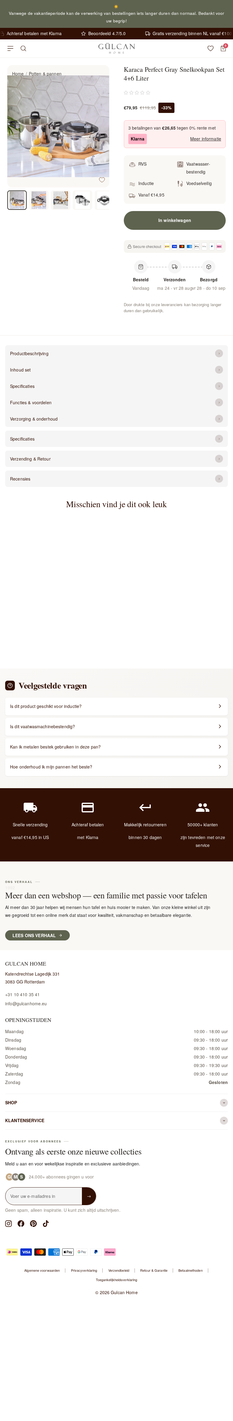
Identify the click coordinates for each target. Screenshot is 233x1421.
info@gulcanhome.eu (26, 1003)
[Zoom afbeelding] (99, 75)
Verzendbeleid (118, 1270)
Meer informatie (205, 139)
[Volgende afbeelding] (99, 126)
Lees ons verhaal (34, 935)
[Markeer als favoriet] (102, 180)
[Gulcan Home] (116, 48)
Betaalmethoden (190, 1270)
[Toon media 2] (39, 200)
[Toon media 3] (60, 200)
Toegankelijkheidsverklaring (116, 1279)
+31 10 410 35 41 (22, 994)
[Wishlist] (210, 48)
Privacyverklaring (84, 1270)
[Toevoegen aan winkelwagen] (82, 616)
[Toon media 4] (82, 200)
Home (18, 74)
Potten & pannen (45, 74)
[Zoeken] (23, 48)
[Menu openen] (10, 48)
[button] (137, 92)
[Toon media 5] (104, 200)
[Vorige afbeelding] (17, 126)
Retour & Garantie (153, 1270)
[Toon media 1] (17, 200)
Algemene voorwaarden (42, 1270)
